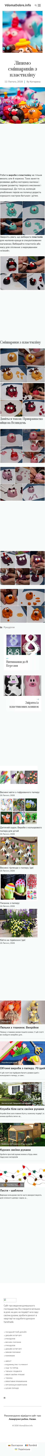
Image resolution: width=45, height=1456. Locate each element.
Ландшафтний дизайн (16, 1332)
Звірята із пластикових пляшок (24, 705)
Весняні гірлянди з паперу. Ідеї (17, 867)
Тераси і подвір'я (14, 1371)
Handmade (10, 1356)
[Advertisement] (22, 148)
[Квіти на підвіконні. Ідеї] (19, 923)
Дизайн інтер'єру (14, 1336)
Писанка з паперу (9, 903)
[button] (35, 5)
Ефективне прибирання (16, 1381)
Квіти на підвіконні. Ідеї (12, 940)
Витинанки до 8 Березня (17, 664)
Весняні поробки (13, 1342)
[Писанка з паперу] (19, 887)
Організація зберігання (16, 1385)
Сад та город (12, 1368)
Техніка (9, 1378)
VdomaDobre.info (26, 1425)
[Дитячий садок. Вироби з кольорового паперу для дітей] (19, 812)
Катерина (35, 81)
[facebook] (4, 1398)
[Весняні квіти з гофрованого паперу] (19, 778)
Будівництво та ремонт (17, 1365)
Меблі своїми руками (15, 1375)
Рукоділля (9, 627)
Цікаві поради (12, 1388)
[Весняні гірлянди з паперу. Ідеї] (19, 851)
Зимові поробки (13, 1352)
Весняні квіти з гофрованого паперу (19, 792)
